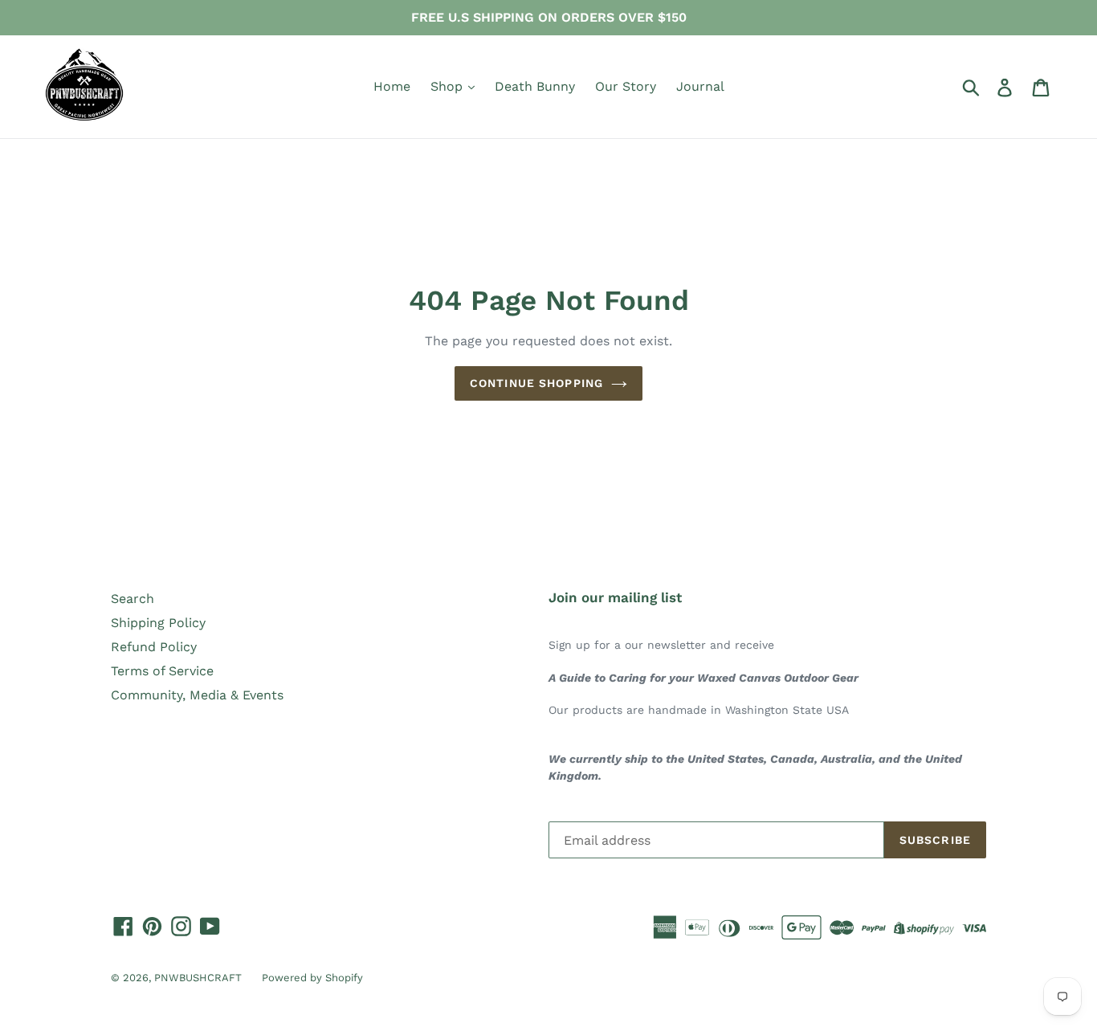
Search (132, 598)
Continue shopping (536, 383)
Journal (700, 86)
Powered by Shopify (312, 978)
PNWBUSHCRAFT (198, 978)
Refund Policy (154, 646)
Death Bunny (535, 86)
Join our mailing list (615, 597)
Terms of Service (162, 671)
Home (391, 86)
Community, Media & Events (197, 695)
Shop (448, 86)
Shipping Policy (158, 622)
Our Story (625, 86)
